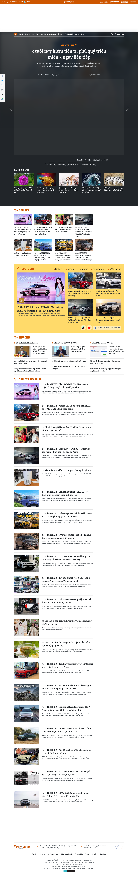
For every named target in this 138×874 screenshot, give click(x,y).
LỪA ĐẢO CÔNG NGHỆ (102, 343)
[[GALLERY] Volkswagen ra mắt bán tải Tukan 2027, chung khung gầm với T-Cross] (64, 245)
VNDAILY (114, 2)
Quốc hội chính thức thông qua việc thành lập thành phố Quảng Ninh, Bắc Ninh (30, 370)
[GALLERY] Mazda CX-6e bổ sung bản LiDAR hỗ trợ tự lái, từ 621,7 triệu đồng (43, 230)
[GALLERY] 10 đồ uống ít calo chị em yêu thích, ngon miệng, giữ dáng (66, 644)
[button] (127, 107)
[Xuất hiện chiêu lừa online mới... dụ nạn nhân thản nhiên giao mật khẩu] (98, 351)
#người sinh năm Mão (88, 164)
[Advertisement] (69, 18)
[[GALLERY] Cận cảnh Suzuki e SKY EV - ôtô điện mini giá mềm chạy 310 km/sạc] (43, 245)
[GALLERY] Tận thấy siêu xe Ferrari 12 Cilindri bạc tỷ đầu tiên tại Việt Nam (67, 665)
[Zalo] (2, 80)
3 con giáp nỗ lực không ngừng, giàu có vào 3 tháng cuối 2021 (68, 190)
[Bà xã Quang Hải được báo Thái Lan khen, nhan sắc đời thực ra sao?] (64, 220)
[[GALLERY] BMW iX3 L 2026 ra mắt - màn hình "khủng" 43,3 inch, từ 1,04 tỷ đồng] (26, 799)
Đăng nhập (120, 34)
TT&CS (100, 327)
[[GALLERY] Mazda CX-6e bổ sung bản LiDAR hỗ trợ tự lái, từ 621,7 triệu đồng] (43, 220)
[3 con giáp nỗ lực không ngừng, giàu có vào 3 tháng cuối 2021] (69, 179)
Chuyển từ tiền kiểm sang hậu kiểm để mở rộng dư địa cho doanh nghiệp (40, 350)
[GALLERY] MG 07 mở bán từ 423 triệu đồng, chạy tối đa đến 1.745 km (66, 751)
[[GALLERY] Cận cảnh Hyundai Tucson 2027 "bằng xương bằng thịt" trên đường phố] (26, 713)
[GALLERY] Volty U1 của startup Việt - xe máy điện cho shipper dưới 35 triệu (67, 601)
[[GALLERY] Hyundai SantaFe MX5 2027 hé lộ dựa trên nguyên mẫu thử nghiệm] (84, 245)
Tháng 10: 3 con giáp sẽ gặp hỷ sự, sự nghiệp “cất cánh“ (114, 189)
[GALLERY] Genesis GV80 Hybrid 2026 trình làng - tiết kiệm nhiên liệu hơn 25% (66, 730)
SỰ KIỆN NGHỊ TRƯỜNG (26, 343)
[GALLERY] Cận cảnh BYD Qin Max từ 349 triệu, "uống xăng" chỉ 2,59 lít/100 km (23, 230)
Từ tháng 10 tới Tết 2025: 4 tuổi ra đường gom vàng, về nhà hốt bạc (91, 190)
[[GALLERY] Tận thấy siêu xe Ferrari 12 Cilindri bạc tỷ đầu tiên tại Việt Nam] (26, 670)
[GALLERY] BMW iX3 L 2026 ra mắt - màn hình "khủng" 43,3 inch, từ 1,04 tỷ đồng (65, 794)
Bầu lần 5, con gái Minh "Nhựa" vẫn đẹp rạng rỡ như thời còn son (67, 622)
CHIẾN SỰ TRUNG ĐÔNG (65, 343)
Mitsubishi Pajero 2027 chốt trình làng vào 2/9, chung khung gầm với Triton (108, 320)
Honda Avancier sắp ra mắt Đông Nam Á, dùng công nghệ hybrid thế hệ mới (108, 293)
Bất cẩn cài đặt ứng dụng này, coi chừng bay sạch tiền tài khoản (105, 362)
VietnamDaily (115, 327)
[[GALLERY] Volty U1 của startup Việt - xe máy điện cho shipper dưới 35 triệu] (26, 606)
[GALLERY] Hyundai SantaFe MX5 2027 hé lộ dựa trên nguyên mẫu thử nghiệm (83, 256)
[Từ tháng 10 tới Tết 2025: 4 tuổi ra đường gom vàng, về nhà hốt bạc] (91, 179)
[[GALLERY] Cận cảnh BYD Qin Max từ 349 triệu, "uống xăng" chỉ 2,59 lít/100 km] (23, 220)
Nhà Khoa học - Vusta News (34, 34)
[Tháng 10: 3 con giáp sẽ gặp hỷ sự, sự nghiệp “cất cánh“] (114, 179)
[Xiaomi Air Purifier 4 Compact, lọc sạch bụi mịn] (23, 245)
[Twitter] (2, 85)
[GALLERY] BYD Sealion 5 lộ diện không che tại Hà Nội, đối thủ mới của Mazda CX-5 (66, 558)
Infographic (98, 269)
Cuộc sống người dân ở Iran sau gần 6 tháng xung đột (68, 368)
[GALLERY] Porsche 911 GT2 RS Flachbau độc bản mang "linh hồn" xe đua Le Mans (83, 231)
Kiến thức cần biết (50, 34)
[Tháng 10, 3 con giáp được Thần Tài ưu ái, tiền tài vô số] (24, 179)
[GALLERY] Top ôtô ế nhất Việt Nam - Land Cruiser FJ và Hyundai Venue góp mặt (66, 579)
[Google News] (2, 99)
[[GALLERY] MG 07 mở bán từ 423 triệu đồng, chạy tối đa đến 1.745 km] (26, 756)
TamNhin (133, 2)
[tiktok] (83, 327)
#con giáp (61, 164)
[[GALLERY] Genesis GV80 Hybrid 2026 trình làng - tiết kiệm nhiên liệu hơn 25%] (26, 735)
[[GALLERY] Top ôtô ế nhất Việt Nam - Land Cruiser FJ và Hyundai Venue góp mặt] (26, 584)
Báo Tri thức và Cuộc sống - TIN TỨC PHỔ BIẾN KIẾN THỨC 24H (69, 1)
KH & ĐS (106, 327)
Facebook (117, 847)
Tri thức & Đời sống (71, 34)
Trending (21, 34)
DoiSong (124, 2)
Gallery (59, 269)
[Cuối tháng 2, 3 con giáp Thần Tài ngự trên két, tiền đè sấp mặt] (46, 179)
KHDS (104, 2)
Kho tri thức (69, 45)
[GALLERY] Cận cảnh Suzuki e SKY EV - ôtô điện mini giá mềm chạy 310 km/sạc (42, 256)
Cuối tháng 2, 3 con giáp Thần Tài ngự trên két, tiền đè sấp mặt (46, 190)
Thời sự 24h (60, 34)
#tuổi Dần (52, 164)
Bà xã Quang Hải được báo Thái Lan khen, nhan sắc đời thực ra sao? (63, 229)
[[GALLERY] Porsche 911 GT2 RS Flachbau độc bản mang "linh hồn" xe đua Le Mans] (84, 220)
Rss (122, 847)
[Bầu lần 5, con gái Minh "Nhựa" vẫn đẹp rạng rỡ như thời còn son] (26, 627)
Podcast (83, 269)
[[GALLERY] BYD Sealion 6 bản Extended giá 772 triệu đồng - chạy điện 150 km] (26, 778)
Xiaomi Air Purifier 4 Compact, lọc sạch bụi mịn (22, 255)
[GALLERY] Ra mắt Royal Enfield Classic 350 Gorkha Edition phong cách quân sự (66, 687)
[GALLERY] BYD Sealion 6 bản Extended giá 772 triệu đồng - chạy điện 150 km (66, 773)
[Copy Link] (2, 94)
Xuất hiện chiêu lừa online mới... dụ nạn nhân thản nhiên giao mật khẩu (116, 350)
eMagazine (115, 269)
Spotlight (81, 34)
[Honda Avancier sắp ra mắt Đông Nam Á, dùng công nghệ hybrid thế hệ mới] (108, 280)
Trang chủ (15, 34)
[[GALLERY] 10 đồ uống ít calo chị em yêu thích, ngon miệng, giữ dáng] (26, 649)
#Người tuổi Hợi (73, 164)
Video (71, 269)
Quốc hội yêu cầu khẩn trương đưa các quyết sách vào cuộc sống (30, 362)
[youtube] (89, 327)
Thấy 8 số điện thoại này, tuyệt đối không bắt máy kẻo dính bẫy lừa (105, 370)
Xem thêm (86, 34)
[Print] (2, 90)
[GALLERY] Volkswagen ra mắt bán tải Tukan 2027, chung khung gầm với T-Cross (63, 256)
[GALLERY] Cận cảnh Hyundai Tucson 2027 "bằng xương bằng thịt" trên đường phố (66, 708)
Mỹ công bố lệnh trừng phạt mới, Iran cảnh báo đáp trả (78, 349)
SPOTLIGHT (28, 268)
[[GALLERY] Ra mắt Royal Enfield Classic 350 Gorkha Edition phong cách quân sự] (26, 692)
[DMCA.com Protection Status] (69, 871)
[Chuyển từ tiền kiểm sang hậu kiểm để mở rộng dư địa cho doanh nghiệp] (22, 351)
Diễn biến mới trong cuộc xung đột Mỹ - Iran (70, 361)
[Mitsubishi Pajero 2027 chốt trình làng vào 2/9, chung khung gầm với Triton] (108, 307)
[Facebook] (2, 76)
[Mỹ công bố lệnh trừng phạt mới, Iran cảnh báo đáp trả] (60, 351)
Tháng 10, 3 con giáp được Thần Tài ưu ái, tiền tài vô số (23, 190)
